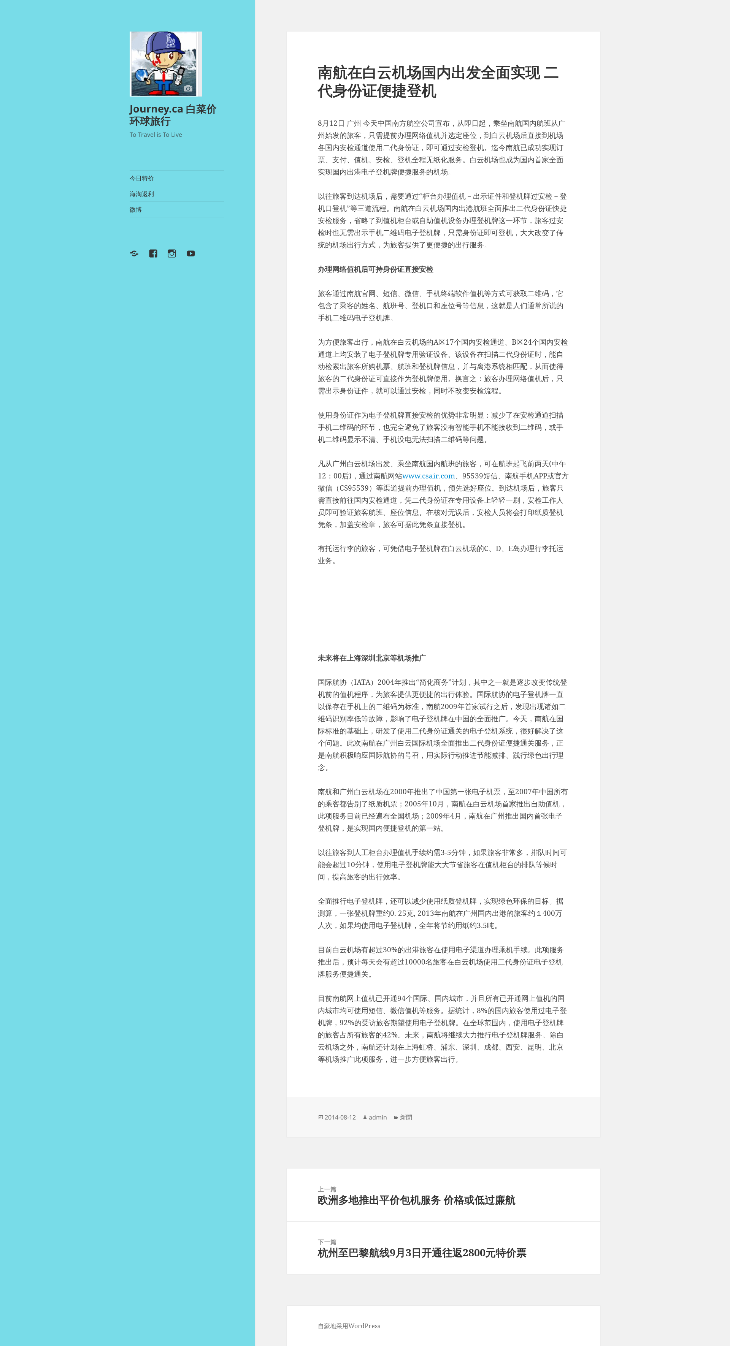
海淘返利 (142, 194)
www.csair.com (428, 476)
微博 (136, 209)
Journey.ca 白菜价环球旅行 (173, 114)
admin (378, 1117)
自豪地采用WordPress (349, 1326)
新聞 (406, 1117)
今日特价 (142, 178)
